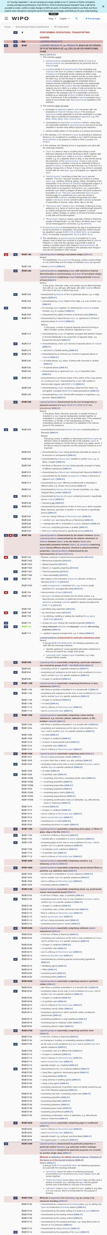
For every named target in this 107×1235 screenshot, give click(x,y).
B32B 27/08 (27, 1050)
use (59, 192)
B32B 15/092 (27, 792)
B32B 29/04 (27, 1132)
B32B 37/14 (27, 1232)
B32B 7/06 (26, 608)
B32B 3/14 (26, 343)
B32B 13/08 (27, 738)
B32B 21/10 (27, 912)
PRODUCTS (72, 45)
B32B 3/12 (26, 333)
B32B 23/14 (27, 959)
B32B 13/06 (27, 734)
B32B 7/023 (27, 564)
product (51, 69)
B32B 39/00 (71, 1165)
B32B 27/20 (27, 1072)
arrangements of (55, 585)
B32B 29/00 (83, 405)
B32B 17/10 (27, 852)
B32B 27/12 (27, 1057)
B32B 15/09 (27, 788)
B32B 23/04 (27, 937)
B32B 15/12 (27, 810)
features (96, 277)
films (74, 585)
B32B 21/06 (27, 905)
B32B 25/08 (27, 1001)
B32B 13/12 (27, 745)
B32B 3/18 (26, 353)
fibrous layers (93, 438)
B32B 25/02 (27, 987)
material (89, 60)
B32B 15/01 (27, 756)
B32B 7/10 (26, 622)
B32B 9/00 (72, 405)
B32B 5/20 (26, 502)
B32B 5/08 (26, 465)
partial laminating (54, 1179)
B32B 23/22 (27, 976)
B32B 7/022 (27, 560)
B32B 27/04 (27, 1040)
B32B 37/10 (27, 1221)
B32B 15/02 (27, 760)
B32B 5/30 (26, 527)
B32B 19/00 (27, 867)
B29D (54, 118)
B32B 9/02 (26, 668)
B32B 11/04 (27, 693)
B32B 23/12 (27, 955)
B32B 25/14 (27, 1012)
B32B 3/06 (26, 307)
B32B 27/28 (27, 1086)
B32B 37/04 (27, 1210)
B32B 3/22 (26, 367)
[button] (15, 32)
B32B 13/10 (27, 742)
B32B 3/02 (26, 294)
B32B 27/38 (27, 1108)
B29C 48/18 (87, 234)
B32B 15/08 (27, 774)
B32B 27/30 (27, 1093)
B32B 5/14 (26, 482)
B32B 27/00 (27, 1030)
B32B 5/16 (26, 489)
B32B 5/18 (26, 496)
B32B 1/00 (26, 254)
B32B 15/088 (27, 785)
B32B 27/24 (27, 1079)
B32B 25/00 (27, 981)
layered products (53, 60)
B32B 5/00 (26, 401)
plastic (78, 523)
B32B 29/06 (27, 1136)
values (83, 541)
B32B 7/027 (27, 571)
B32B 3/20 (26, 360)
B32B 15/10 (27, 806)
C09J (72, 118)
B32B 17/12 (27, 856)
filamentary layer (54, 205)
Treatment (94, 1156)
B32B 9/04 (26, 672)
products (52, 266)
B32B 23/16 (27, 965)
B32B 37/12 (27, 1228)
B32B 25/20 (27, 1026)
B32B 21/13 (27, 920)
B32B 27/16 (27, 1065)
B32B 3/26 (26, 377)
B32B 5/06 (26, 458)
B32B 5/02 (26, 429)
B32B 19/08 (27, 884)
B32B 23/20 (27, 973)
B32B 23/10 (27, 951)
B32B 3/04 (26, 301)
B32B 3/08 (26, 314)
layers (72, 95)
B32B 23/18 (27, 969)
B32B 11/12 (27, 710)
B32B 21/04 (27, 898)
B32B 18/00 (27, 860)
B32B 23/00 (27, 928)
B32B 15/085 (27, 781)
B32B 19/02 (27, 873)
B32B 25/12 (27, 1008)
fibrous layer (52, 218)
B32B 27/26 (27, 1083)
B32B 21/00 (27, 889)
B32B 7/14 (47, 605)
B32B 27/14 (27, 1061)
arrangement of (75, 475)
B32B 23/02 (27, 934)
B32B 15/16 (27, 817)
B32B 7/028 (27, 575)
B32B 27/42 (27, 1115)
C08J (66, 118)
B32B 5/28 (26, 523)
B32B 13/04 (27, 728)
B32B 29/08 (68, 390)
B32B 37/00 (68, 232)
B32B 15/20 (27, 824)
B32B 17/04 (27, 838)
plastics (51, 73)
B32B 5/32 (26, 530)
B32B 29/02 (27, 1128)
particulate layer (54, 655)
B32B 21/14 (27, 923)
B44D (60, 118)
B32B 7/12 (26, 626)
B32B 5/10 (26, 472)
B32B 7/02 (26, 557)
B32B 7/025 (27, 567)
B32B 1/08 (26, 266)
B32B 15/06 (27, 770)
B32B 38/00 (81, 232)
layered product (72, 69)
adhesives (46, 602)
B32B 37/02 (27, 1204)
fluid (53, 1224)
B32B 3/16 (26, 350)
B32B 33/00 (27, 1143)
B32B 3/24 (26, 371)
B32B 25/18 (27, 1022)
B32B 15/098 (27, 799)
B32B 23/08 (27, 948)
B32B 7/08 (26, 612)
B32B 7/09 (26, 616)
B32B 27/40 (27, 1111)
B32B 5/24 (26, 516)
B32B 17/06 (27, 842)
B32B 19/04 (27, 877)
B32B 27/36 (27, 1104)
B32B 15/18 (27, 820)
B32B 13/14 (27, 749)
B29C (48, 118)
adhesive (52, 139)
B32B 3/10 (26, 318)
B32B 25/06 (27, 997)
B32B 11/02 (27, 689)
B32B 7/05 (26, 595)
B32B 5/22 (26, 506)
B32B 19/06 (27, 881)
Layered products (48, 254)
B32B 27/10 (27, 1054)
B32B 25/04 (27, 991)
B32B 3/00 (26, 270)
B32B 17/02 (27, 835)
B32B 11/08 (27, 703)
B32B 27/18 (27, 1068)
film (60, 134)
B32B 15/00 (27, 753)
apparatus (62, 109)
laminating (51, 1171)
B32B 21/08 (27, 909)
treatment (62, 111)
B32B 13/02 (27, 724)
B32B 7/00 (26, 535)
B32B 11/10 (27, 707)
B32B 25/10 (27, 1004)
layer (48, 97)
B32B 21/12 (27, 916)
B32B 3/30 (26, 394)
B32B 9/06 (26, 678)
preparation (65, 122)
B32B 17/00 (27, 828)
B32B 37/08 (27, 1218)
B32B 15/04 (27, 764)
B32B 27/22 (27, 1076)
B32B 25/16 (27, 1018)
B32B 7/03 (26, 578)
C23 (79, 118)
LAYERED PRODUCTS (51, 41)
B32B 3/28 (26, 387)
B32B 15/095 (27, 796)
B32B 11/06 (27, 699)
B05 (97, 116)
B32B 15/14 (27, 813)
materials (63, 197)
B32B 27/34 (27, 1100)
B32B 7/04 (26, 592)
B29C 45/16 (74, 234)
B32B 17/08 (27, 849)
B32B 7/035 (27, 585)
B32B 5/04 (26, 451)
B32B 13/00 (27, 715)
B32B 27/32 (27, 1097)
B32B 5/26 (26, 519)
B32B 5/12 (26, 475)
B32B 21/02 (27, 895)
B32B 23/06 (27, 944)
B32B (24, 45)
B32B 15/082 (27, 778)
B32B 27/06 (27, 1043)
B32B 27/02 (27, 1036)
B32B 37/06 (27, 1214)
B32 (23, 41)
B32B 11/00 (67, 665)
